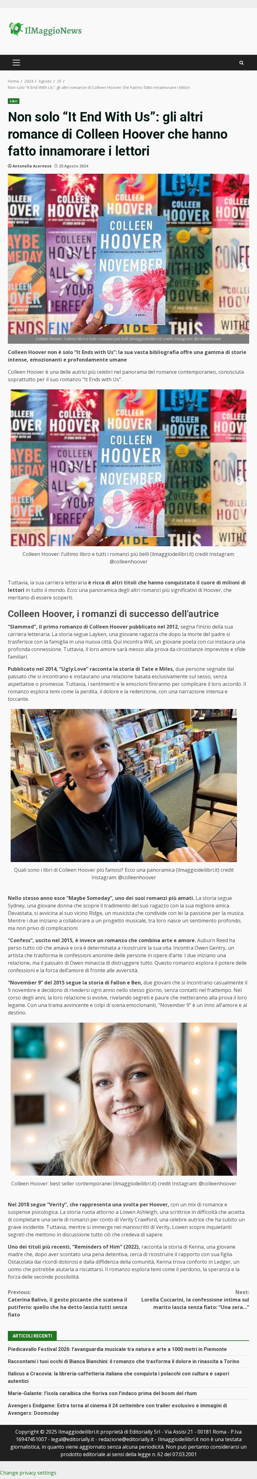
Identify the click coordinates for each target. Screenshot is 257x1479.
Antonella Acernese (32, 166)
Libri (14, 101)
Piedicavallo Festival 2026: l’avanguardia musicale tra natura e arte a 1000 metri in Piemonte (117, 1349)
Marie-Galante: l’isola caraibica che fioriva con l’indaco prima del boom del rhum (102, 1393)
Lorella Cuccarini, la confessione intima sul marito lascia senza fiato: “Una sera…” (195, 1300)
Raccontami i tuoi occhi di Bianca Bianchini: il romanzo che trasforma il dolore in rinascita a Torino (123, 1361)
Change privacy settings (28, 1472)
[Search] (241, 63)
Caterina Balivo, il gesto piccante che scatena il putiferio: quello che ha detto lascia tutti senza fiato (67, 1303)
